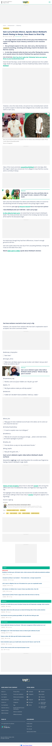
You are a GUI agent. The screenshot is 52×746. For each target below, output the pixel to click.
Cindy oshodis (13, 513)
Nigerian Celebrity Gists (13, 510)
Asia (2, 649)
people (36, 486)
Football (4, 596)
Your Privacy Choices (27, 745)
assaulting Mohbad (27, 167)
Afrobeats (22, 510)
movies (30, 495)
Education (4, 585)
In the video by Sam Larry (11, 213)
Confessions (5, 579)
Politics (4, 574)
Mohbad (6, 65)
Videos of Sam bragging (11, 486)
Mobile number (26, 513)
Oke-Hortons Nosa (18, 36)
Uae (7, 513)
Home (4, 25)
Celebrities (18, 25)
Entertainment (11, 25)
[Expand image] (48, 113)
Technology (3, 632)
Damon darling (35, 513)
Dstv (20, 513)
